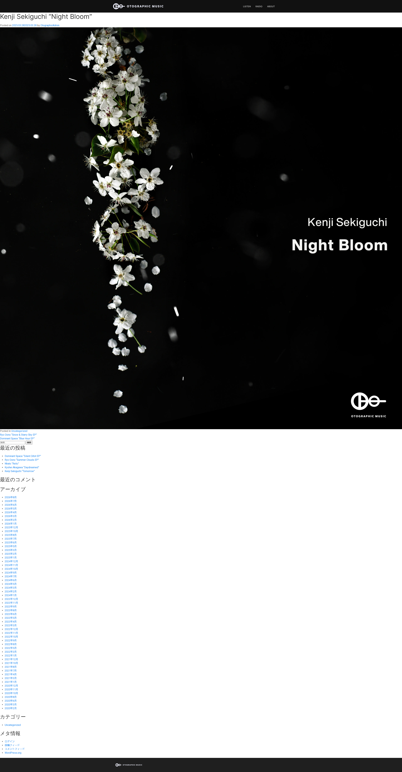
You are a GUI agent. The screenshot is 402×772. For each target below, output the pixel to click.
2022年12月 (11, 629)
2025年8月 (11, 535)
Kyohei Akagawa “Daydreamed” (22, 467)
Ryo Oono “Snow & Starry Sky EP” (18, 434)
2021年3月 (11, 678)
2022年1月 (11, 655)
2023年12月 (11, 599)
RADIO (258, 6)
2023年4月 (11, 621)
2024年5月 (11, 584)
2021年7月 (11, 670)
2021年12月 (11, 659)
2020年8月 (11, 697)
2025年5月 (11, 546)
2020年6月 (11, 700)
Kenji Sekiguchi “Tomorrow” (20, 471)
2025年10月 (11, 531)
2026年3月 (11, 516)
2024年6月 (11, 580)
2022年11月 (11, 633)
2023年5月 (11, 617)
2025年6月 (11, 542)
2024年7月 (11, 576)
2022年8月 (11, 644)
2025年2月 (11, 553)
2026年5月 (11, 508)
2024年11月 (11, 565)
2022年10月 (11, 636)
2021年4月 (11, 674)
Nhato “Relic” (12, 463)
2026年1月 (11, 523)
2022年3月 (11, 651)
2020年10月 (11, 693)
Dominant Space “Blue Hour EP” (17, 438)
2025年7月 (11, 538)
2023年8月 (11, 610)
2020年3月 (11, 704)
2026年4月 (11, 512)
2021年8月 (11, 666)
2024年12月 (11, 561)
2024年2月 (11, 591)
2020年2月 (11, 708)
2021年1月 (11, 681)
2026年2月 (11, 519)
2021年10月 (11, 663)
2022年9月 (11, 640)
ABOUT (271, 6)
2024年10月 (11, 568)
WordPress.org (13, 752)
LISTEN (247, 6)
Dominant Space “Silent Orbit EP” (23, 456)
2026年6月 (11, 504)
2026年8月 (11, 497)
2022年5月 (11, 648)
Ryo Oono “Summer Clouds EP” (22, 459)
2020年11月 (11, 689)
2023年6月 (11, 614)
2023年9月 (11, 606)
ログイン (10, 741)
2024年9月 (11, 572)
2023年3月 (11, 625)
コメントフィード (15, 749)
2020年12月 (11, 685)
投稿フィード (12, 745)
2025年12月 (11, 527)
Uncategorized (19, 430)
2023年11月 (11, 602)
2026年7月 (11, 501)
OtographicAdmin (50, 25)
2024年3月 (11, 587)
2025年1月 (11, 557)
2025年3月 (11, 550)
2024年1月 (11, 595)
